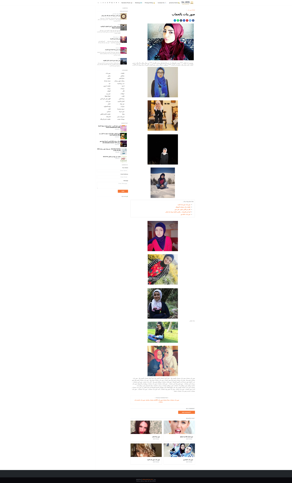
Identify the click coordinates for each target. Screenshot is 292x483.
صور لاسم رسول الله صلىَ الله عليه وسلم (111, 15)
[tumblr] (112, 3)
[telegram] (114, 3)
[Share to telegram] (175, 20)
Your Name (125, 167)
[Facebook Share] (193, 20)
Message (125, 180)
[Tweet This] (190, 20)
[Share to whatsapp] (178, 20)
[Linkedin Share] (184, 20)
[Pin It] (187, 20)
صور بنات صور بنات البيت (184, 204)
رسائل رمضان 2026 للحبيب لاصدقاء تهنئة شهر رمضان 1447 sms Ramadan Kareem (110, 142)
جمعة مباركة (115, 37)
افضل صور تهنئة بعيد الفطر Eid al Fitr (111, 156)
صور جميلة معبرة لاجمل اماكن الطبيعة (111, 60)
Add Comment (186, 412)
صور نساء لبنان (156, 436)
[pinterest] (110, 3)
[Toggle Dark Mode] (101, 2)
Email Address (124, 174)
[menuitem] (174, 2)
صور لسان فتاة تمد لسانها (186, 436)
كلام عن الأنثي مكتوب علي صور (182, 209)
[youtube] (103, 3)
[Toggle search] (98, 2)
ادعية (119, 37)
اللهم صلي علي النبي (116, 13)
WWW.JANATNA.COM (147, 479)
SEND (123, 191)
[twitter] (116, 3)
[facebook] (118, 3)
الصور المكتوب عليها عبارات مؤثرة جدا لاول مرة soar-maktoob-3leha (109, 134)
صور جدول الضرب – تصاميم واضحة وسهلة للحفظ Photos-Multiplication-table (109, 126)
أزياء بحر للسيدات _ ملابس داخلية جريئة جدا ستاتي (177, 212)
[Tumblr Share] (181, 20)
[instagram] (107, 3)
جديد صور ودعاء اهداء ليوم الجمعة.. (112, 49)
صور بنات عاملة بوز (185, 214)
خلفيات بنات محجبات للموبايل (183, 207)
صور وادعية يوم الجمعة (115, 38)
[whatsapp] (105, 3)
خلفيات (119, 24)
